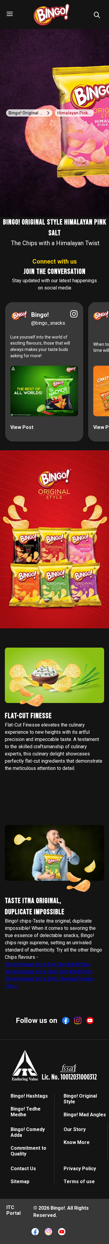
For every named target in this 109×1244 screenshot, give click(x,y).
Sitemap (20, 1181)
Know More (77, 1142)
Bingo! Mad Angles (85, 1114)
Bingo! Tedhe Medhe (26, 1111)
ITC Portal (13, 1210)
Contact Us (23, 1168)
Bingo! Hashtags (29, 1096)
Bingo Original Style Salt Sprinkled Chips (47, 964)
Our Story (75, 1129)
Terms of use (79, 1181)
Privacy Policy (80, 1168)
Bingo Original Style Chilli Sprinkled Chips (48, 971)
